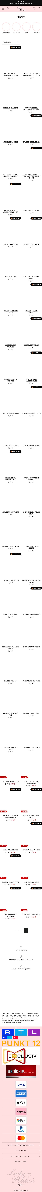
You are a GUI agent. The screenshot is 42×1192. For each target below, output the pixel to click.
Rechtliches (20, 1161)
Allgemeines (20, 1151)
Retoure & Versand (20, 1156)
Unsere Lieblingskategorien (20, 1145)
